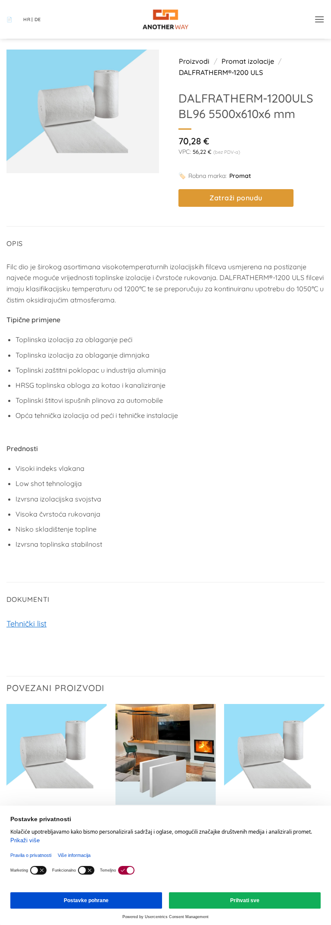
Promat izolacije (248, 61)
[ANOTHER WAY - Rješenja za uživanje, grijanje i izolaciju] (165, 19)
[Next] (324, 778)
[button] (319, 19)
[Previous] (6, 778)
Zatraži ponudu (235, 197)
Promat (240, 176)
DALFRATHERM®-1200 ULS (221, 72)
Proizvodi (194, 61)
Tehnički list (26, 624)
